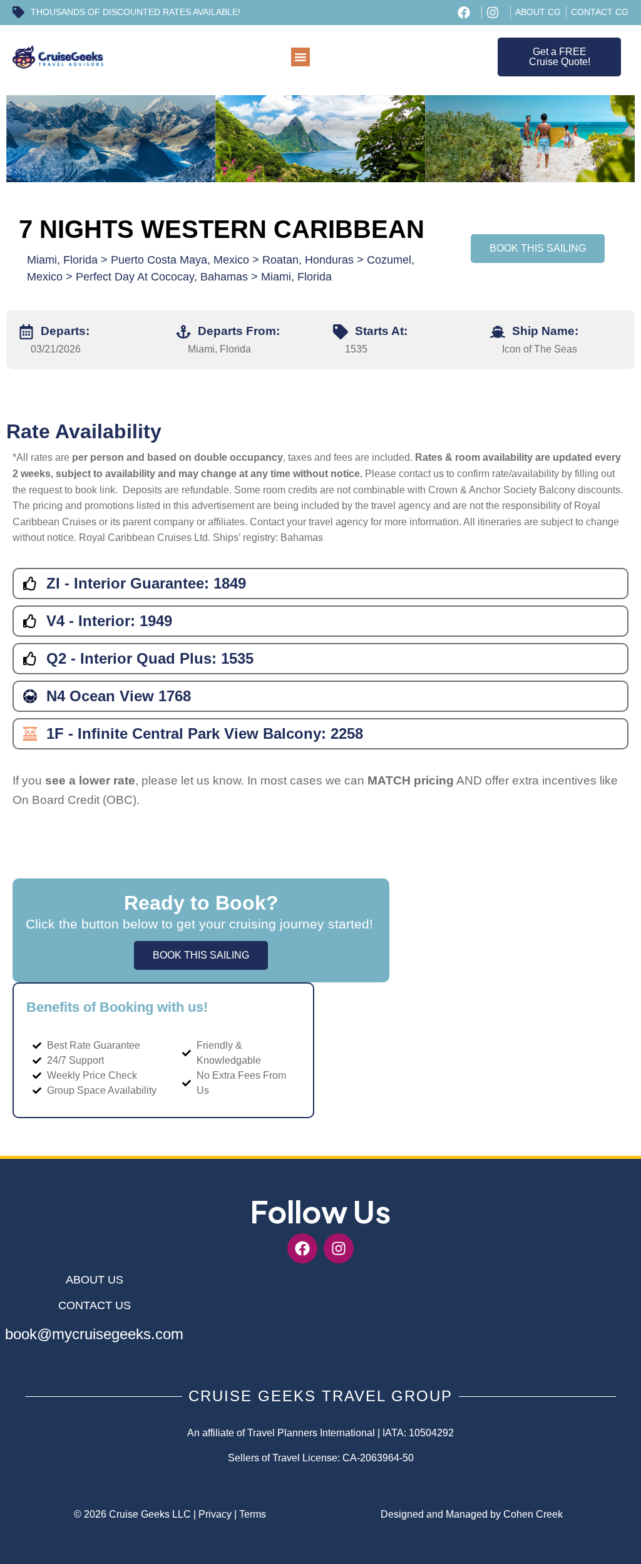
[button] (300, 57)
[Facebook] (302, 1248)
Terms (252, 1514)
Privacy (215, 1514)
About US (94, 1279)
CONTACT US (94, 1305)
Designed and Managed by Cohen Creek (472, 1514)
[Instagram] (339, 1248)
